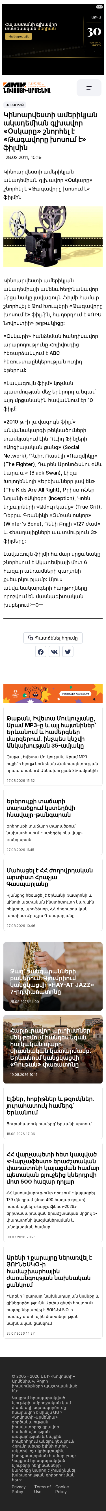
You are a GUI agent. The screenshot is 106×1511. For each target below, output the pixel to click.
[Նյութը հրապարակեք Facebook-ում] (41, 651)
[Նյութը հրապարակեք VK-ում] (54, 651)
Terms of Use (42, 1489)
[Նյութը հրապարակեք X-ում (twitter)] (68, 651)
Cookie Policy (62, 1489)
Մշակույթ (15, 105)
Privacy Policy (19, 1489)
